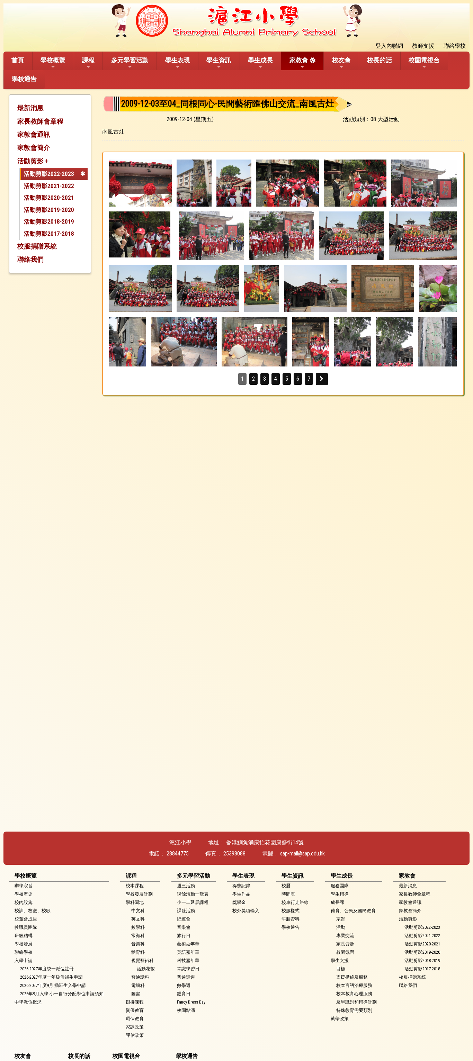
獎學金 (239, 902)
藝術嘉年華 (188, 943)
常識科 (138, 935)
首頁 (17, 60)
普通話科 (140, 977)
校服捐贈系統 (37, 246)
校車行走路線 (295, 902)
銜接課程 (135, 1002)
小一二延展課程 (192, 902)
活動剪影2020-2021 (49, 197)
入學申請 (24, 960)
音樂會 (183, 927)
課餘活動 (186, 910)
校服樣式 (291, 910)
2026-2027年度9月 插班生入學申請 (53, 985)
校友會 (341, 60)
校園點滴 (186, 1010)
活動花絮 (146, 968)
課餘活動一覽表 (192, 894)
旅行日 (183, 935)
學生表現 (177, 60)
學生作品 (241, 894)
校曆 (286, 885)
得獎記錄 (241, 885)
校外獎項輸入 (245, 910)
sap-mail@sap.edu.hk (302, 853)
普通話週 (186, 977)
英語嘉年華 (188, 952)
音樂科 (138, 943)
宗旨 (340, 919)
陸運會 (183, 919)
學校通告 (24, 78)
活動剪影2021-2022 (49, 185)
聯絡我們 (30, 259)
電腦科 (138, 985)
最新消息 (30, 108)
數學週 (183, 985)
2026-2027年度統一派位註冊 (47, 968)
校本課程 (135, 885)
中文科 (138, 910)
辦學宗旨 (24, 885)
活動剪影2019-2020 (49, 209)
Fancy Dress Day (191, 1002)
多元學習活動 (130, 60)
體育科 (138, 952)
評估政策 (135, 1035)
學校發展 (24, 943)
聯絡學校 (24, 952)
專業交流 (345, 935)
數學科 (138, 927)
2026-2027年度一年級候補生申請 (51, 977)
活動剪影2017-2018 (49, 233)
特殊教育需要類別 (354, 1010)
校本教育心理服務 (354, 993)
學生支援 (340, 960)
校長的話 (379, 60)
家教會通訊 (33, 134)
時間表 (288, 894)
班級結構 (24, 935)
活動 (340, 927)
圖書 (135, 993)
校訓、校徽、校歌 (33, 910)
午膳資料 (291, 919)
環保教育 (135, 1018)
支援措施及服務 (352, 977)
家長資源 (345, 943)
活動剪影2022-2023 (49, 173)
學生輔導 (340, 894)
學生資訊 (218, 60)
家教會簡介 (33, 148)
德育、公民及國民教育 (353, 910)
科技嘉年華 (188, 960)
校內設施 (24, 902)
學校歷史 (24, 894)
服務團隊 (340, 885)
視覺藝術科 (142, 960)
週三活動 (186, 885)
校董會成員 (26, 919)
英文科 (138, 919)
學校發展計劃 (139, 894)
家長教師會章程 (40, 121)
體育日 (183, 993)
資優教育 (135, 1010)
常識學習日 (188, 968)
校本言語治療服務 (354, 985)
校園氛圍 (345, 952)
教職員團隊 (26, 927)
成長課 (337, 902)
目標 (340, 968)
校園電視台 (424, 60)
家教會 (298, 60)
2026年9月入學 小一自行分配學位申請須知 (62, 993)
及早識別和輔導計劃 (356, 1002)
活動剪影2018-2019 (49, 221)
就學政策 (340, 1018)
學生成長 (260, 60)
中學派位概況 (28, 1002)
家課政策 (135, 1027)
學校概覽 (53, 60)
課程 (88, 60)
